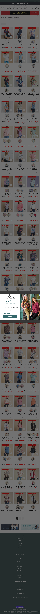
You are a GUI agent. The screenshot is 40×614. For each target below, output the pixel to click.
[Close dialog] (39, 295)
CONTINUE (10, 316)
